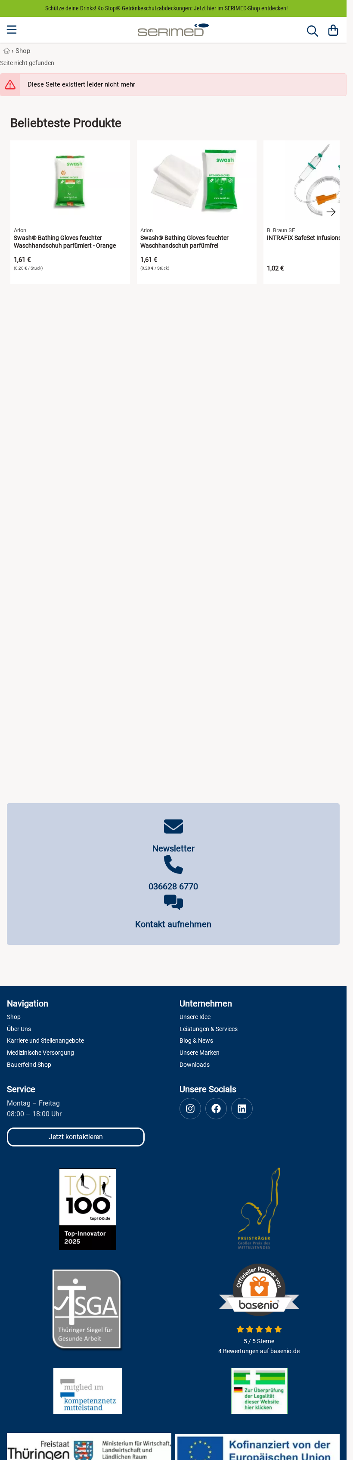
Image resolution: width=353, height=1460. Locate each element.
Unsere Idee (195, 1016)
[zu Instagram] (190, 1108)
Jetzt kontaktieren (76, 1137)
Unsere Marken (200, 1052)
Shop (22, 51)
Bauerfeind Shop (29, 1064)
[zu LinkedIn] (242, 1108)
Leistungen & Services (209, 1028)
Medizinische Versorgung (40, 1052)
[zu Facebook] (216, 1108)
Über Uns (19, 1028)
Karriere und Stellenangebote (45, 1040)
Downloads (195, 1064)
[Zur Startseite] (173, 29)
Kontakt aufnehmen (173, 924)
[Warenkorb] (333, 30)
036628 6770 (173, 886)
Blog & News (196, 1040)
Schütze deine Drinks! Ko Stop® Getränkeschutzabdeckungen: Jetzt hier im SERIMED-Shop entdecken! (166, 8)
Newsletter (173, 848)
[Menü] (12, 30)
